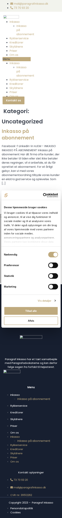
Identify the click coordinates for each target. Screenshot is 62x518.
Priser (13, 51)
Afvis (31, 320)
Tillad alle (31, 310)
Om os (13, 55)
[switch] (53, 265)
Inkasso (14, 22)
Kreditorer (16, 42)
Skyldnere (16, 47)
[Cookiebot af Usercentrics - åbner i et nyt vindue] (43, 195)
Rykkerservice (19, 38)
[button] (17, 59)
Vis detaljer (44, 300)
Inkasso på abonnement (18, 134)
